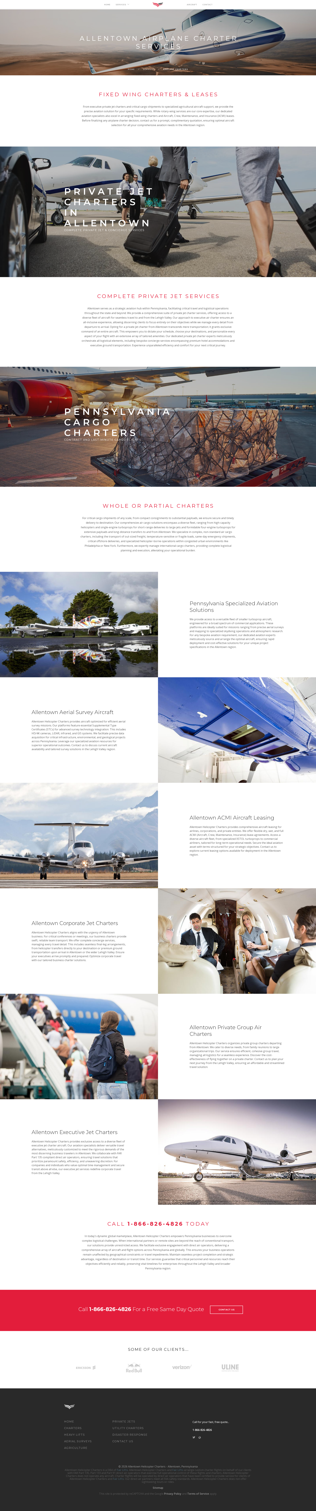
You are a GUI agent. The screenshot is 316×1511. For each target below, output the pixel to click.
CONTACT (207, 5)
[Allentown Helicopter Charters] (74, 1406)
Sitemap (158, 1488)
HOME (107, 5)
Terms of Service (198, 1494)
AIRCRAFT (192, 5)
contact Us (227, 1309)
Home (131, 69)
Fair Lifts (122, 1470)
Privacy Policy (172, 1494)
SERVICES (121, 5)
